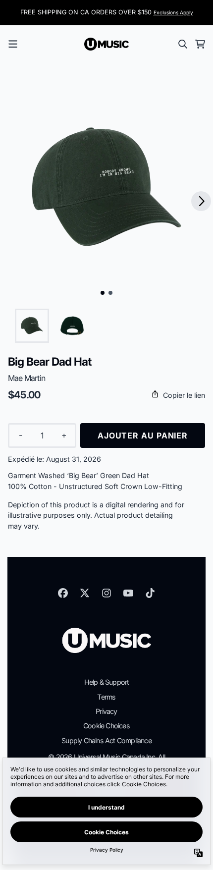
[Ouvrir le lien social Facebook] (63, 593)
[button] (106, 395)
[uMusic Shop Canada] (106, 44)
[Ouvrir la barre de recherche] (182, 44)
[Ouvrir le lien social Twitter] (85, 593)
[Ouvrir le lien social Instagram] (106, 593)
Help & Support (106, 682)
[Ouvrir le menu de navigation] (13, 44)
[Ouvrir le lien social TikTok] (150, 593)
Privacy (106, 711)
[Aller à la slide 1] (103, 293)
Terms (106, 697)
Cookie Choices (106, 725)
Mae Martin (26, 378)
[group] (32, 326)
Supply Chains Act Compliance (106, 740)
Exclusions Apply (173, 12)
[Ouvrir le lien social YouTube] (128, 593)
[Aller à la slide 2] (110, 293)
